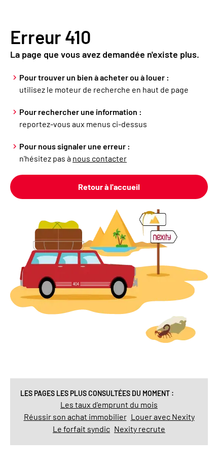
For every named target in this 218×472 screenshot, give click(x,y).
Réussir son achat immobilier (75, 416)
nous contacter (99, 158)
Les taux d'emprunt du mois (109, 404)
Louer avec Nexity (163, 416)
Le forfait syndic (81, 429)
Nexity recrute (139, 429)
